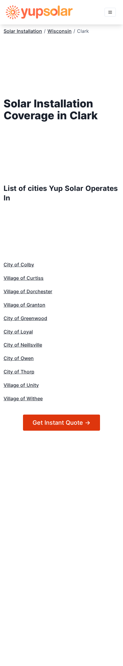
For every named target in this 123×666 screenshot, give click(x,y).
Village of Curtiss (24, 278)
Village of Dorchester (28, 291)
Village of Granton (24, 305)
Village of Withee (23, 398)
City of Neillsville (23, 345)
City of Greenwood (25, 318)
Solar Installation (23, 31)
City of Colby (19, 265)
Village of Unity (21, 385)
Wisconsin (59, 31)
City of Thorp (19, 372)
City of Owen (19, 358)
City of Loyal (18, 332)
